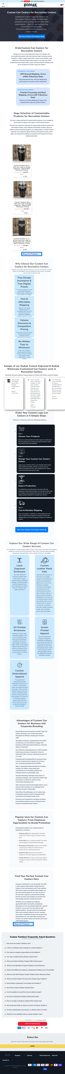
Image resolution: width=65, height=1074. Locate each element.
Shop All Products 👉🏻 (32, 254)
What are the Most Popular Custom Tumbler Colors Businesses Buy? (28, 974)
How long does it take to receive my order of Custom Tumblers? (27, 1005)
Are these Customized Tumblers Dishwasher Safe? (23, 996)
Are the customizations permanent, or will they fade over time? (27, 1010)
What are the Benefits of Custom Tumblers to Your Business (26, 965)
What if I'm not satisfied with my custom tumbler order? (24, 1014)
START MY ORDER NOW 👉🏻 (32, 1024)
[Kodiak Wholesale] (30, 5)
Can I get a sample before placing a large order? (22, 957)
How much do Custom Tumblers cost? (18, 943)
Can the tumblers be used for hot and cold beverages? (24, 992)
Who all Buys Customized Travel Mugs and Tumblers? (24, 983)
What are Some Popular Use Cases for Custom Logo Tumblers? (27, 979)
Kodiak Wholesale (17, 1065)
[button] (31, 36)
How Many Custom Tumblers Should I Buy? (20, 988)
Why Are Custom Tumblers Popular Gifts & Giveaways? (24, 961)
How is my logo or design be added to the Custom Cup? (24, 1001)
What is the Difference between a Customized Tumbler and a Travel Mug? (30, 970)
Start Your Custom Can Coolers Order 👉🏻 (31, 530)
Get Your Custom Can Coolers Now (31, 36)
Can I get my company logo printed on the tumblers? (23, 952)
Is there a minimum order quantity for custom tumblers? (24, 948)
